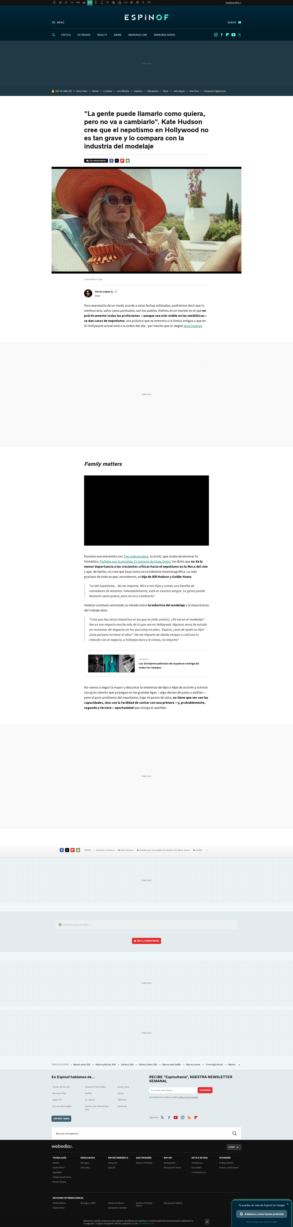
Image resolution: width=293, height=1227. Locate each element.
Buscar (234, 1133)
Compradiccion (199, 1172)
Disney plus (123, 1086)
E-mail (128, 161)
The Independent (136, 556)
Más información (146, 1223)
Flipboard (228, 35)
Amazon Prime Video (95, 1086)
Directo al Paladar (144, 1162)
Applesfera (57, 1172)
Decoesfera (197, 1167)
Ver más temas (61, 1118)
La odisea (90, 1099)
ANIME (118, 34)
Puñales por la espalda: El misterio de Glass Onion (164, 850)
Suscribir (205, 1090)
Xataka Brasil (58, 1207)
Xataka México (59, 1203)
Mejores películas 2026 (106, 1064)
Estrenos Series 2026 (148, 1064)
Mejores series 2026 (82, 1064)
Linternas (122, 1106)
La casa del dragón (62, 1106)
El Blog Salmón (226, 1162)
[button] (106, 292)
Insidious (138, 91)
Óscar (165, 91)
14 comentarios (97, 160)
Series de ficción (61, 1086)
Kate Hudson (193, 326)
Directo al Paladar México (144, 1204)
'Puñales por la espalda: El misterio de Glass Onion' (135, 561)
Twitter (239, 35)
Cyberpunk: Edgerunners (215, 91)
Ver (148, 940)
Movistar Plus (59, 1093)
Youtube (233, 35)
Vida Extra (85, 1167)
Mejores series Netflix (171, 1064)
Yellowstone (152, 91)
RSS (189, 1117)
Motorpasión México (173, 1203)
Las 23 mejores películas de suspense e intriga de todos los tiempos (169, 665)
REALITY (102, 34)
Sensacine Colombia (117, 1207)
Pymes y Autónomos (229, 1167)
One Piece (194, 91)
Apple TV (57, 1099)
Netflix (88, 1093)
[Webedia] (62, 1146)
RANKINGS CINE (137, 34)
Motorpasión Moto (172, 1167)
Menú (60, 22)
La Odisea (107, 91)
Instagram (216, 35)
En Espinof (144, 659)
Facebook (222, 35)
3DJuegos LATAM (87, 1203)
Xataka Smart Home (62, 1177)
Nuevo (232, 22)
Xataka (56, 1162)
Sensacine (112, 1162)
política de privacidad (188, 1097)
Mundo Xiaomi (59, 1181)
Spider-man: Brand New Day (97, 1108)
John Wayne (179, 91)
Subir (231, 1147)
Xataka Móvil (58, 1167)
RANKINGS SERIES (164, 34)
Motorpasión (170, 1162)
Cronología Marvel (214, 1064)
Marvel (95, 91)
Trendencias (197, 1162)
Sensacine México (116, 1203)
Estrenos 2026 (127, 1064)
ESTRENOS (83, 34)
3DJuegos (84, 1162)
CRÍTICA (66, 34)
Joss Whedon (123, 91)
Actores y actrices (105, 850)
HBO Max (122, 1099)
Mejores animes (193, 1064)
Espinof (146, 17)
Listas (121, 1093)
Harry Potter (81, 91)
